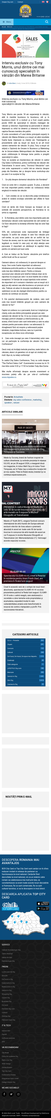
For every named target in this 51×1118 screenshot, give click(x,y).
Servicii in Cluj (12, 676)
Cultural (10, 652)
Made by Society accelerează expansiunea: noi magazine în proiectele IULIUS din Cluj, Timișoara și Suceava (25, 449)
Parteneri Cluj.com (8, 1009)
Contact (20, 2)
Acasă (4, 27)
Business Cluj (6, 1001)
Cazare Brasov (7, 1067)
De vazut (5, 1005)
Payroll (4, 1034)
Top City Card (6, 1071)
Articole (9, 27)
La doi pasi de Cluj (8, 972)
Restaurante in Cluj (8, 987)
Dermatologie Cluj (8, 961)
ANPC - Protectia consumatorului (27, 1116)
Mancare (10, 672)
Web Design (6, 1064)
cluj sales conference (22, 400)
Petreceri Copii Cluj (8, 1020)
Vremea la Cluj (12, 684)
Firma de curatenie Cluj (10, 1056)
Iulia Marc (12, 83)
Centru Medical (7, 954)
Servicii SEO (6, 1031)
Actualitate (18, 397)
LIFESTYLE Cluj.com (14, 668)
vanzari (16, 402)
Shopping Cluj (7, 994)
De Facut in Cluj (7, 979)
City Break (5, 1053)
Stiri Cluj (10, 680)
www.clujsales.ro (9, 377)
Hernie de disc (7, 957)
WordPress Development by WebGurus (35, 1113)
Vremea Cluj (6, 1016)
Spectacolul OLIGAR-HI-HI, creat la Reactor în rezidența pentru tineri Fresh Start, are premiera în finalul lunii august (24, 578)
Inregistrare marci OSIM (10, 1078)
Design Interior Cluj (8, 1082)
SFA (3, 1042)
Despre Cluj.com (7, 2)
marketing (37, 400)
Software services (8, 1038)
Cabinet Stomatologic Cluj (11, 950)
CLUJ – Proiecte (13, 640)
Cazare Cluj (6, 998)
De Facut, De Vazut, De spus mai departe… (22, 656)
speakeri (8, 402)
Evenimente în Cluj (8, 983)
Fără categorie (12, 664)
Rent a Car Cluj (7, 1060)
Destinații (10, 660)
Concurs (10, 648)
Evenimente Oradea (9, 1075)
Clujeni (9, 644)
